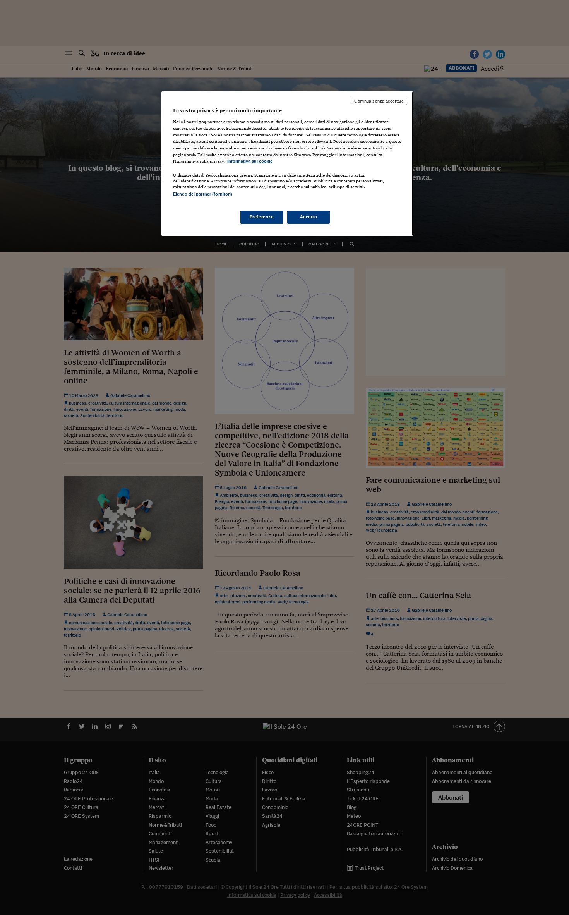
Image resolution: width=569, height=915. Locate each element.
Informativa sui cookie (250, 161)
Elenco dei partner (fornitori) (202, 194)
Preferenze (262, 217)
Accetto (308, 217)
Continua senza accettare (379, 101)
